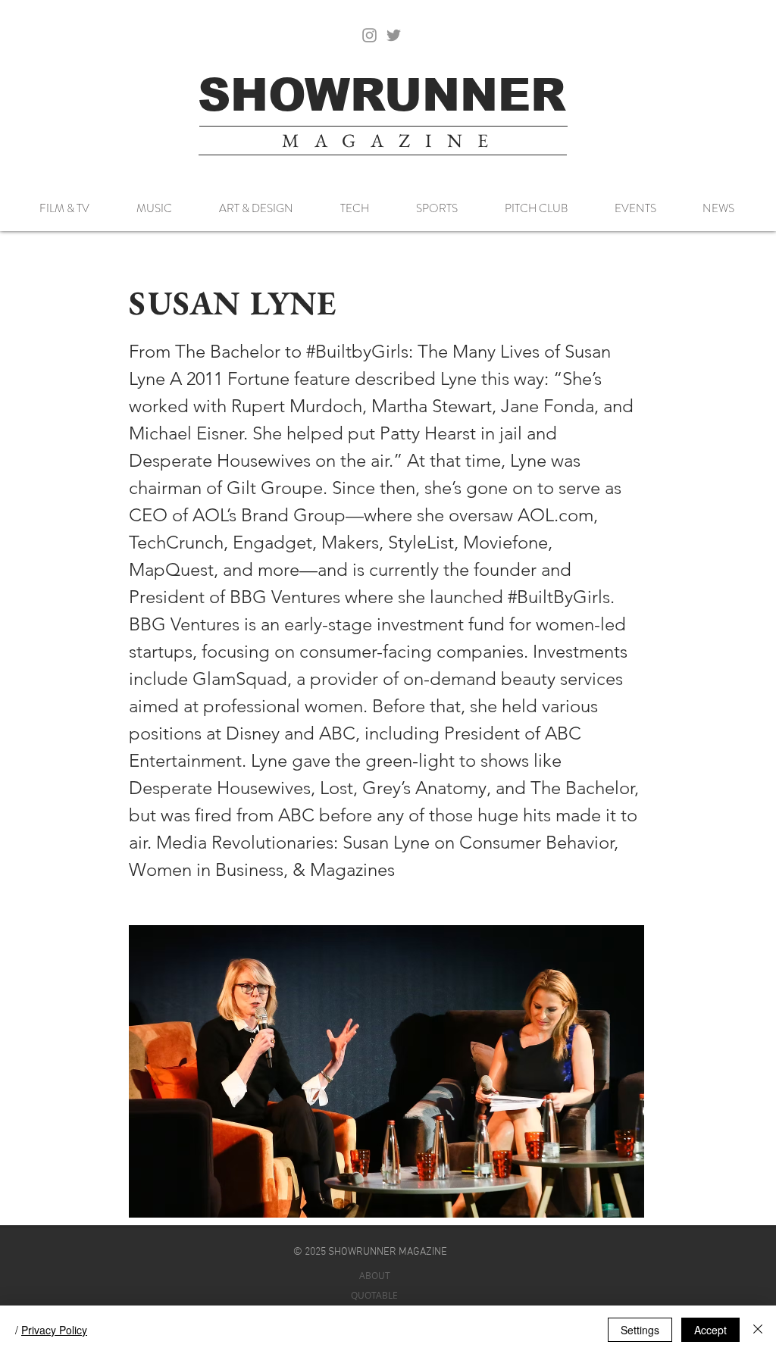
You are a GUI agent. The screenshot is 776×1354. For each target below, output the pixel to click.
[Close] (758, 1330)
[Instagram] (369, 35)
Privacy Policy (54, 1329)
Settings (640, 1329)
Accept (710, 1329)
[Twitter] (393, 35)
